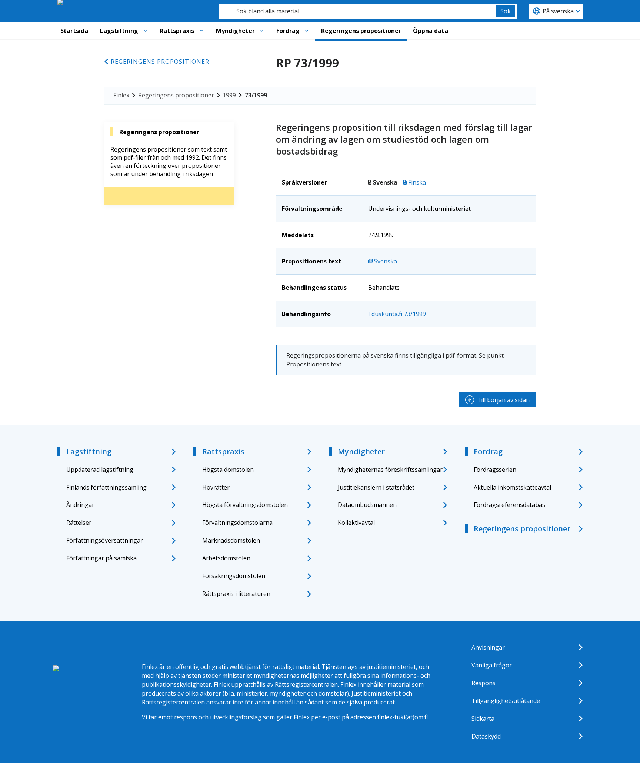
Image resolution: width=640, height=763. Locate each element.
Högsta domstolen (228, 469)
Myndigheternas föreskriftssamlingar (390, 469)
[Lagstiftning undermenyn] (145, 30)
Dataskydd (486, 736)
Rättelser (78, 522)
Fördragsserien (495, 469)
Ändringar (80, 505)
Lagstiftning (119, 31)
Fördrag (288, 31)
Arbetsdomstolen (226, 558)
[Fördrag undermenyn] (306, 30)
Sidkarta (482, 718)
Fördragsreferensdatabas (509, 505)
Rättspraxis (177, 31)
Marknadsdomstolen (231, 540)
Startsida (74, 31)
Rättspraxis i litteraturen (236, 594)
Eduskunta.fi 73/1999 (397, 314)
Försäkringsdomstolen (233, 576)
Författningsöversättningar (104, 540)
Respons (483, 683)
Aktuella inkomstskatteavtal (512, 487)
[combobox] (357, 11)
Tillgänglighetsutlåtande (505, 701)
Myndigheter (235, 31)
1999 (229, 95)
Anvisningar (488, 647)
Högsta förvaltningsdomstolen (245, 505)
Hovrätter (216, 487)
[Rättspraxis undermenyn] (201, 30)
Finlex (121, 95)
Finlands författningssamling (106, 487)
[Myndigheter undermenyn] (261, 30)
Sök (505, 11)
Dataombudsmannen (367, 505)
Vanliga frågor (491, 665)
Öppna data (430, 31)
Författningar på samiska (101, 558)
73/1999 (256, 95)
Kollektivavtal (356, 522)
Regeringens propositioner (361, 31)
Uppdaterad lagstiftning (99, 469)
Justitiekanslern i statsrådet (376, 487)
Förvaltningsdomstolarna (237, 522)
